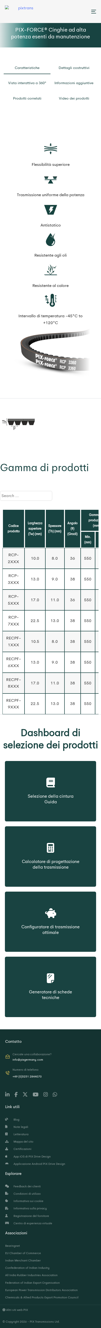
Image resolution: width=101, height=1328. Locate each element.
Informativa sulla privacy (29, 1208)
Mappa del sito (22, 1142)
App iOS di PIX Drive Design (31, 1156)
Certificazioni (21, 1149)
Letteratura (20, 1134)
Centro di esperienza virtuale (32, 1223)
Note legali (20, 1127)
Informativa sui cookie (27, 1201)
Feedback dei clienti (26, 1186)
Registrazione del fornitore (30, 1216)
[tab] (27, 69)
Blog (15, 1120)
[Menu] (81, 11)
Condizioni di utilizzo (26, 1194)
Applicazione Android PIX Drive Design (38, 1164)
